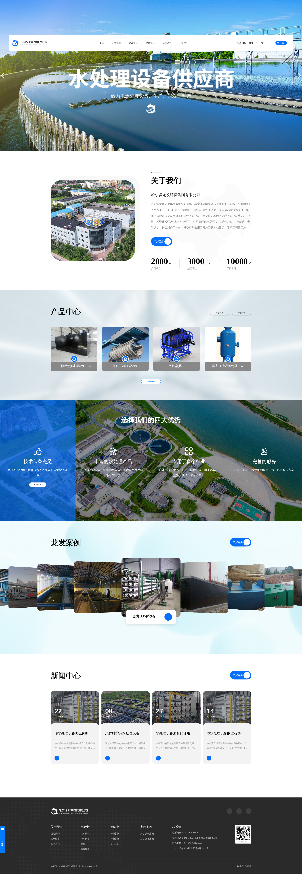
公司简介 (55, 833)
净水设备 (219, 313)
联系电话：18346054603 (185, 832)
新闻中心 (150, 43)
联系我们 (184, 43)
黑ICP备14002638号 (89, 866)
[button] (299, 75)
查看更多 (151, 381)
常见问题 (114, 843)
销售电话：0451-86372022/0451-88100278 (194, 838)
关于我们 (116, 43)
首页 (102, 43)
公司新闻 (114, 833)
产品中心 (133, 43)
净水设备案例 (147, 838)
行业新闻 (114, 838)
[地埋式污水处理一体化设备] (201, 587)
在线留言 (55, 838)
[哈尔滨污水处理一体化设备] (100, 587)
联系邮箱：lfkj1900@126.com (187, 843)
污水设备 (241, 313)
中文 (282, 43)
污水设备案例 (147, 833)
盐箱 (83, 843)
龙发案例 (167, 43)
